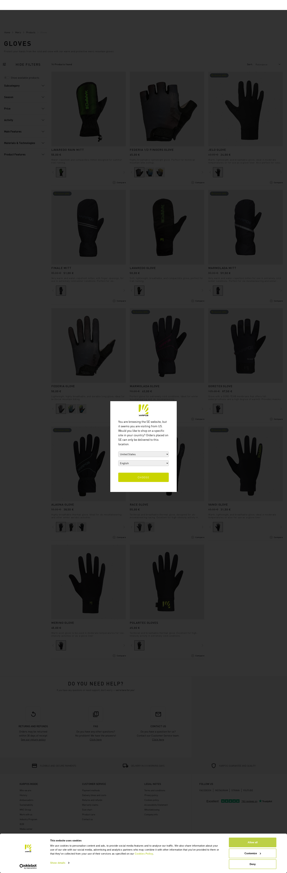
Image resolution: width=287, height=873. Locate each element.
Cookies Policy (144, 853)
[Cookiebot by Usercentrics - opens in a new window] (28, 866)
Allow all (253, 842)
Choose (143, 477)
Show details (57, 862)
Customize (250, 853)
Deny (253, 864)
